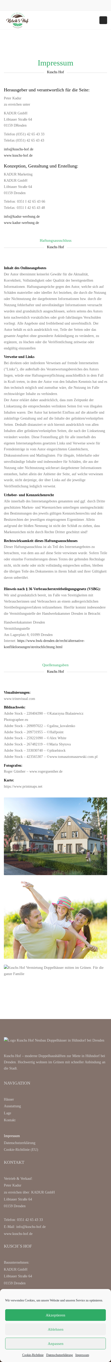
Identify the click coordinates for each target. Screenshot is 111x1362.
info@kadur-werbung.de (22, 216)
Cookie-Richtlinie (33, 1355)
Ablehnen (56, 1329)
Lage (7, 1113)
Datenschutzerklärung (59, 1355)
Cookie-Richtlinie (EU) (21, 1150)
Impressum (82, 1355)
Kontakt (9, 1120)
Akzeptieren (55, 1315)
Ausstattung (12, 1106)
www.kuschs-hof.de (18, 155)
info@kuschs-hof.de (18, 149)
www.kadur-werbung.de (21, 223)
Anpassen (56, 1344)
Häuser (9, 1099)
